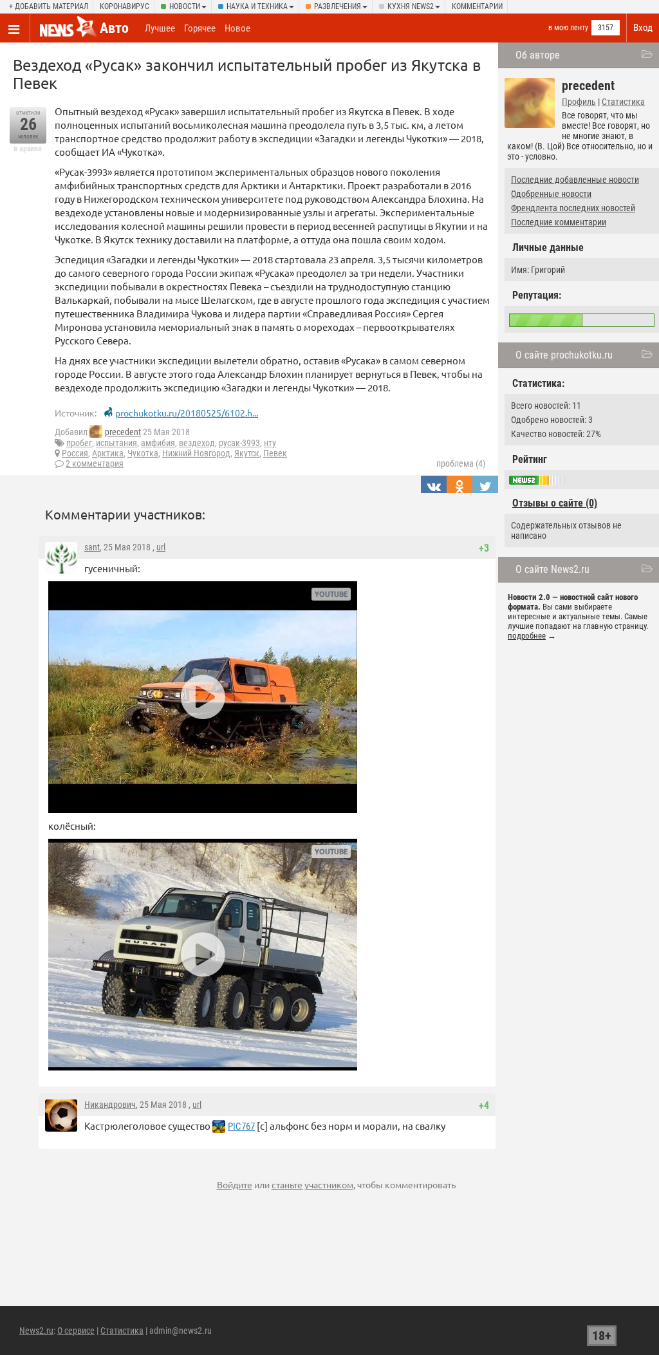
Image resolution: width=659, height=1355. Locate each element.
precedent (123, 432)
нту (270, 443)
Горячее (200, 28)
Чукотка (142, 453)
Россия (75, 453)
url (160, 547)
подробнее (527, 635)
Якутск (246, 453)
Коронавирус (124, 6)
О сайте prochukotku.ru (564, 355)
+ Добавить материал (48, 6)
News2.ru (36, 1330)
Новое (237, 28)
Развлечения (337, 6)
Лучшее (160, 28)
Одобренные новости (551, 194)
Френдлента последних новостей (573, 208)
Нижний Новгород (196, 453)
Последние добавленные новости (575, 179)
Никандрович (110, 1104)
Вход (643, 27)
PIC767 (241, 1126)
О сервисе (76, 1330)
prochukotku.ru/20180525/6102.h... (186, 412)
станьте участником (312, 1184)
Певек (275, 453)
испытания (116, 443)
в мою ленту (568, 27)
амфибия (158, 443)
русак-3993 (239, 443)
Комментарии (477, 6)
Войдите (234, 1184)
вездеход (197, 443)
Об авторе (537, 55)
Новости (184, 6)
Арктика (108, 453)
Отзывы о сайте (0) (554, 503)
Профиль (579, 102)
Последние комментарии (558, 222)
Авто (114, 28)
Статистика (623, 102)
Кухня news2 (410, 6)
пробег (79, 443)
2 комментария (95, 463)
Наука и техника (257, 6)
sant (92, 547)
